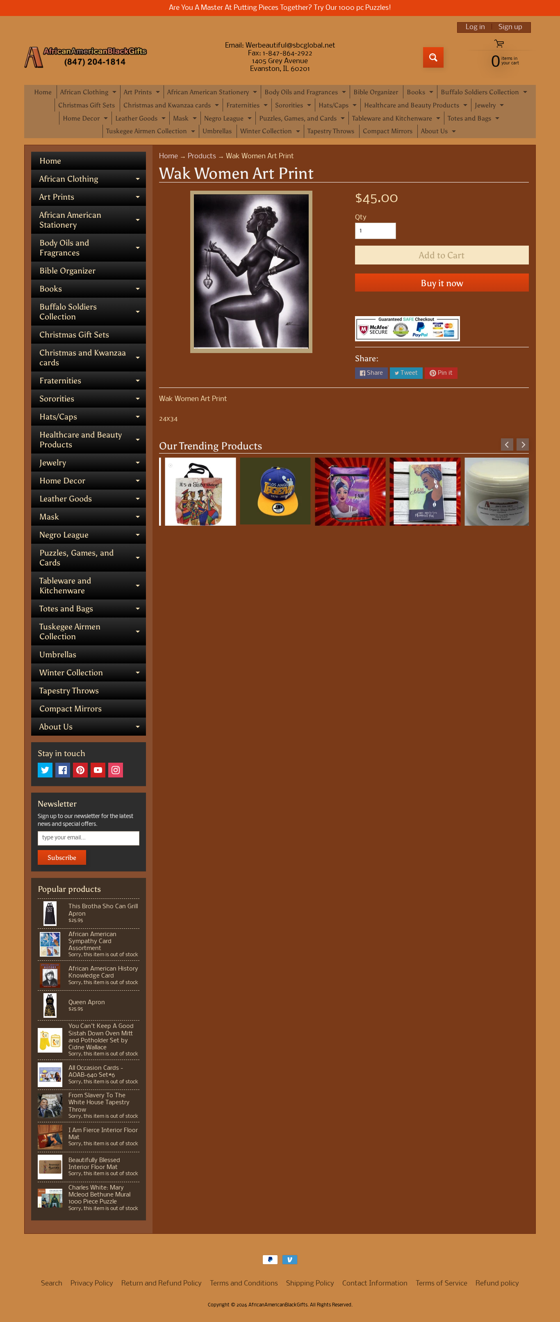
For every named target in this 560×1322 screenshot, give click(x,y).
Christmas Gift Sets (86, 105)
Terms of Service (441, 1284)
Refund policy (497, 1284)
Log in (475, 27)
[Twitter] (45, 770)
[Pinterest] (80, 770)
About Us (439, 132)
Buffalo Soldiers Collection (485, 93)
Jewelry (490, 106)
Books (421, 93)
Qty (361, 217)
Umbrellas (217, 131)
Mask (186, 119)
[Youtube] (98, 770)
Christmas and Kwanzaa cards (172, 106)
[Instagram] (115, 770)
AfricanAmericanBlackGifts (277, 1305)
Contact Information (374, 1284)
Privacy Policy (92, 1284)
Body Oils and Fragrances (306, 93)
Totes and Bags (474, 119)
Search (51, 1284)
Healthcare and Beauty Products (416, 106)
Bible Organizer (375, 92)
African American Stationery (213, 93)
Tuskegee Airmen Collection (151, 132)
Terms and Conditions (244, 1284)
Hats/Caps (339, 106)
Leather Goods (141, 119)
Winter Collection (271, 132)
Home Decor (86, 119)
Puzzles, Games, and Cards (303, 119)
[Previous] (507, 444)
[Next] (523, 444)
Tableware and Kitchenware (397, 119)
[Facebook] (62, 770)
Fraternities (248, 106)
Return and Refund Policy (161, 1284)
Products (202, 156)
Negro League (229, 119)
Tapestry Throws (330, 131)
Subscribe (62, 858)
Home (43, 92)
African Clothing (89, 93)
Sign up (510, 27)
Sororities (294, 106)
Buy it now (442, 283)
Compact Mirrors (387, 131)
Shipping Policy (310, 1284)
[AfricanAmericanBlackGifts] (85, 57)
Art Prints (143, 93)
